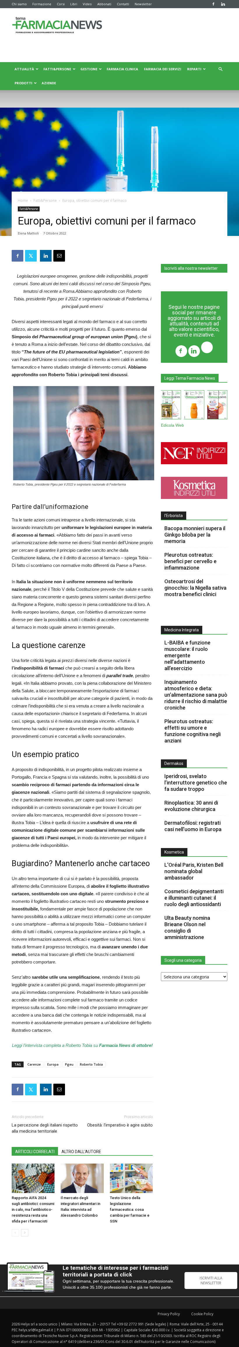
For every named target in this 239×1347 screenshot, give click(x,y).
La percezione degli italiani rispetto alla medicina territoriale (45, 1128)
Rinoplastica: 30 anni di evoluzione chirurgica (191, 806)
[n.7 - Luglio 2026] (171, 406)
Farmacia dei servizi (162, 69)
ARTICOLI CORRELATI (35, 1151)
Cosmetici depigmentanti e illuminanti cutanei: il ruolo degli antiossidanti (194, 897)
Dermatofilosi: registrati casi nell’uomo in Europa (193, 826)
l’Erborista (173, 515)
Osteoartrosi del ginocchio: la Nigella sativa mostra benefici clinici (195, 587)
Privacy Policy (169, 1313)
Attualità (24, 69)
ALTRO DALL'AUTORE (81, 1151)
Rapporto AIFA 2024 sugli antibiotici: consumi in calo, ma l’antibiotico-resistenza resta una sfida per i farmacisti (33, 1209)
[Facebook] (213, 4)
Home (23, 200)
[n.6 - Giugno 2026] (194, 406)
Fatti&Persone (57, 69)
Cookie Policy (202, 1313)
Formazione (41, 4)
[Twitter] (207, 348)
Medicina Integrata (181, 630)
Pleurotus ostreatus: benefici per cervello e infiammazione (190, 561)
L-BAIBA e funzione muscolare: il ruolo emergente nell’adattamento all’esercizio (187, 655)
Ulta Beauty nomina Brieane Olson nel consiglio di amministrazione (187, 927)
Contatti (123, 4)
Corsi (61, 4)
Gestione (88, 69)
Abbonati (104, 4)
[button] (220, 69)
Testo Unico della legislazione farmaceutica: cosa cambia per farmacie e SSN (130, 1209)
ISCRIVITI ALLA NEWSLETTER (211, 1280)
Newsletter (143, 4)
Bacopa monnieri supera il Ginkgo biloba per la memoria (194, 534)
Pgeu (69, 1064)
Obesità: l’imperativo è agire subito (120, 1125)
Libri (73, 4)
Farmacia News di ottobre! (126, 1045)
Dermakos (173, 763)
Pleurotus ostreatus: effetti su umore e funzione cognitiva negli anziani (192, 731)
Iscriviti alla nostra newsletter (191, 268)
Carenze (34, 1064)
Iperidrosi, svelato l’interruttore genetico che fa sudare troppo (195, 782)
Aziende (49, 83)
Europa (53, 1064)
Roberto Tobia (91, 1064)
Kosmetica (174, 852)
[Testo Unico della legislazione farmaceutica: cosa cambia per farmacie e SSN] (131, 1178)
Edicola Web (172, 425)
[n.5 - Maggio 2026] (217, 406)
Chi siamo (19, 4)
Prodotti (23, 83)
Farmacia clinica (122, 69)
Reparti (194, 69)
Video (87, 4)
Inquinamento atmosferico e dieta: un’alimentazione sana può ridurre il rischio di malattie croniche (195, 695)
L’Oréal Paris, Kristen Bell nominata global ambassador (193, 871)
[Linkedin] (223, 4)
